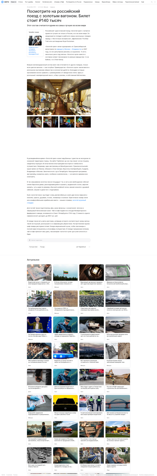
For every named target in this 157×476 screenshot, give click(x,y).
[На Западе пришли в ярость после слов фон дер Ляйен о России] (39, 329)
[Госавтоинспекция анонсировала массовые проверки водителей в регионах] (91, 407)
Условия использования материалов (104, 474)
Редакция (92, 474)
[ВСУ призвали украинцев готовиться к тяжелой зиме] (91, 355)
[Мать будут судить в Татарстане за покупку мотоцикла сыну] (91, 381)
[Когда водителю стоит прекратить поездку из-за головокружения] (65, 459)
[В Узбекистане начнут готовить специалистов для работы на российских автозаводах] (91, 459)
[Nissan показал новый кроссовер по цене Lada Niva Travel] (65, 407)
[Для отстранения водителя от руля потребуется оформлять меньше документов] (65, 381)
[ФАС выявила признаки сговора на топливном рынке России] (39, 355)
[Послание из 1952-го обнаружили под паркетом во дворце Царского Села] (65, 302)
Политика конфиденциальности (146, 474)
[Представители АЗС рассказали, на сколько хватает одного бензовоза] (117, 433)
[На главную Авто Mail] (6, 2)
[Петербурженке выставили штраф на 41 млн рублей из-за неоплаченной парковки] (39, 302)
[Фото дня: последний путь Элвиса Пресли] (39, 459)
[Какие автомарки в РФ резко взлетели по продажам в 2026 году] (65, 433)
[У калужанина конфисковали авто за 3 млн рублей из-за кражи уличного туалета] (91, 329)
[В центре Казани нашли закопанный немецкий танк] (117, 355)
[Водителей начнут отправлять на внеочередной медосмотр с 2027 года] (39, 276)
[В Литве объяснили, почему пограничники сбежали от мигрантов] (65, 276)
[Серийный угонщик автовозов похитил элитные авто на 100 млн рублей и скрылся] (117, 302)
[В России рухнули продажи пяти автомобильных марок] (117, 329)
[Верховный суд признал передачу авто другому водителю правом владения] (91, 276)
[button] (59, 97)
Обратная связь (118, 474)
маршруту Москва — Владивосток (69, 49)
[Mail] (2, 2)
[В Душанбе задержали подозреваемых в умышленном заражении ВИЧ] (39, 407)
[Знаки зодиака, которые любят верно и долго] (117, 459)
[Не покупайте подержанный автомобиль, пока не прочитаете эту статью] (39, 433)
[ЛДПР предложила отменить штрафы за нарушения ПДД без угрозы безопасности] (65, 329)
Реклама (15, 474)
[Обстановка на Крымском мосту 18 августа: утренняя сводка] (117, 407)
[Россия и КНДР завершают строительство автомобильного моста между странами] (117, 381)
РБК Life (46, 7)
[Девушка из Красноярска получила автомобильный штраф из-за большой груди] (117, 276)
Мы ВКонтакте (85, 474)
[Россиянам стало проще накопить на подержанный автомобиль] (91, 433)
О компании (9, 474)
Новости (52, 7)
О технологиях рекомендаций (130, 474)
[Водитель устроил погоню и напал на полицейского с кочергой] (65, 355)
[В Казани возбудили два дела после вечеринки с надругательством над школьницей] (39, 381)
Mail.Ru (3, 474)
